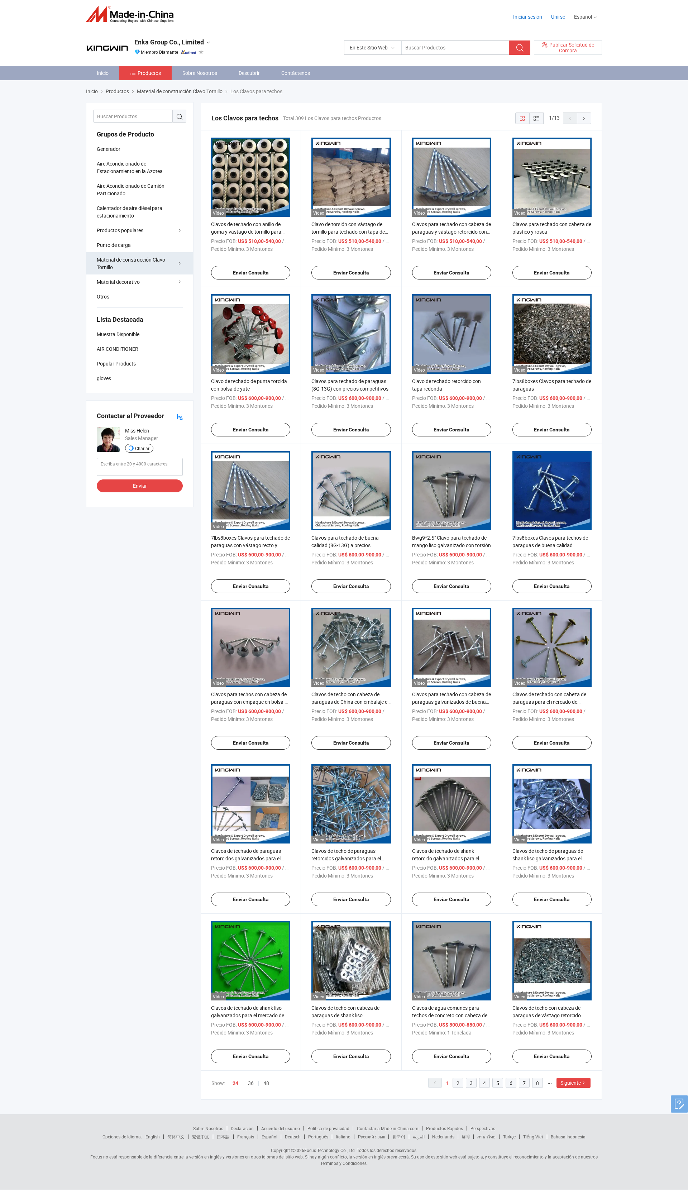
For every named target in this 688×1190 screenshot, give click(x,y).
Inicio (103, 73)
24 (235, 1083)
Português (318, 1136)
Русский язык (371, 1136)
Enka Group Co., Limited (169, 42)
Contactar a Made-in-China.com (388, 1128)
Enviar (140, 485)
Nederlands (443, 1136)
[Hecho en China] (132, 14)
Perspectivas (482, 1128)
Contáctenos (295, 73)
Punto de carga (114, 245)
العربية (419, 1136)
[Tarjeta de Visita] (180, 416)
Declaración (242, 1128)
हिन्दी (466, 1136)
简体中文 (176, 1136)
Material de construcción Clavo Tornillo (131, 263)
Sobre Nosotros (199, 73)
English (152, 1136)
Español (269, 1136)
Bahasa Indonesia (568, 1136)
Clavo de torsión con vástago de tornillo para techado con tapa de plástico (348, 232)
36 (251, 1083)
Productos (149, 73)
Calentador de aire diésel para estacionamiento (129, 212)
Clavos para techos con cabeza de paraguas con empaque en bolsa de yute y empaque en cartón (250, 702)
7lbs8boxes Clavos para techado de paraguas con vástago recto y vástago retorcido (250, 545)
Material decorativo (118, 281)
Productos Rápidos (444, 1128)
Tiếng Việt (533, 1136)
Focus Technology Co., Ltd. (330, 1150)
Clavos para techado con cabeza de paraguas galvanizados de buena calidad (451, 702)
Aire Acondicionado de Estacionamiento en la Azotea (130, 167)
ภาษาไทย (486, 1136)
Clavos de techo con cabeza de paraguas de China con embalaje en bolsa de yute (350, 702)
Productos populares (120, 230)
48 (266, 1083)
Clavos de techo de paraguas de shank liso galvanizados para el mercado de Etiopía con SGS (547, 858)
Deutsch (293, 1136)
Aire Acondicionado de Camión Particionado (130, 189)
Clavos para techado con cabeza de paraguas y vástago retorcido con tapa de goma (451, 232)
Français (245, 1136)
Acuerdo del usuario (280, 1128)
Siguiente (570, 1082)
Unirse (558, 16)
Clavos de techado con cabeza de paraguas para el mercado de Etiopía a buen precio (549, 702)
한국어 (398, 1136)
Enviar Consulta (251, 273)
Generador (108, 148)
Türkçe (509, 1136)
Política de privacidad (328, 1128)
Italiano (343, 1136)
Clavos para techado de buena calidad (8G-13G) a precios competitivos (345, 545)
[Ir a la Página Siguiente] (584, 118)
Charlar (142, 448)
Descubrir (249, 73)
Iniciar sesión (527, 16)
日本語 (223, 1136)
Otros (103, 296)
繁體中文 (200, 1136)
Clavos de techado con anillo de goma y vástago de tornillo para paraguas (246, 232)
